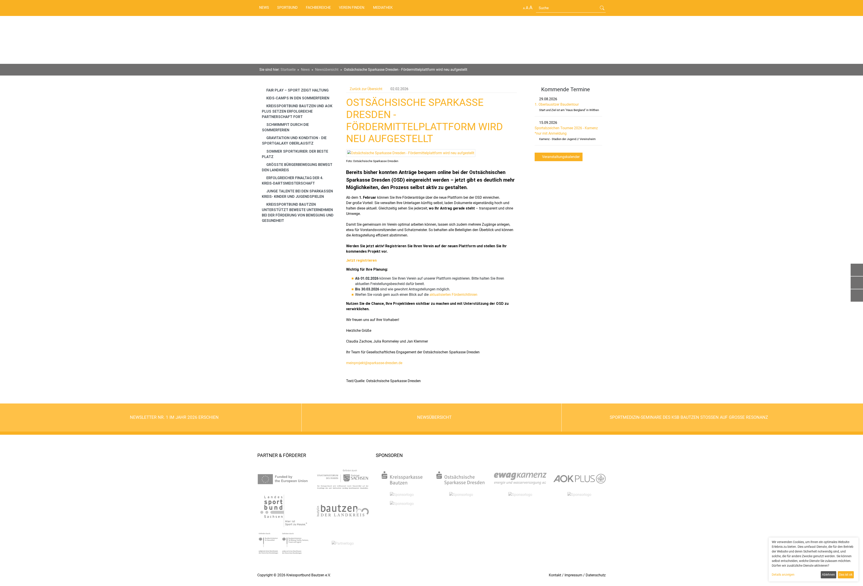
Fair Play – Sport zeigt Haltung (297, 90)
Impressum (573, 575)
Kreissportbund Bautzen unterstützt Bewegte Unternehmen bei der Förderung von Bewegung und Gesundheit (298, 212)
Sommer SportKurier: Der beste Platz (295, 154)
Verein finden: (352, 7)
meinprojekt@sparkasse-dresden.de (374, 363)
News (264, 7)
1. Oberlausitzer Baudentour (557, 104)
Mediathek (383, 7)
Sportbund (287, 7)
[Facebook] (857, 282)
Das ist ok (845, 574)
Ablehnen (828, 574)
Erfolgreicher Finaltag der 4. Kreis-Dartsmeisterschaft (292, 180)
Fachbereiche (318, 7)
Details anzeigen (783, 574)
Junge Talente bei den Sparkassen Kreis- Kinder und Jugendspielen (297, 194)
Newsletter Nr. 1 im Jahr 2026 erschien (174, 417)
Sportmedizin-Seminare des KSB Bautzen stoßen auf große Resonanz (689, 417)
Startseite (288, 69)
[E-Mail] (857, 270)
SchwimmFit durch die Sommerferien (285, 127)
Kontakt (555, 575)
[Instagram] (857, 295)
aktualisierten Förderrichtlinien (453, 294)
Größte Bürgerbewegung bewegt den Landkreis (297, 167)
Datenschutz (596, 575)
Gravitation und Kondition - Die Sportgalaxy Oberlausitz (294, 140)
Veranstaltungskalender (560, 157)
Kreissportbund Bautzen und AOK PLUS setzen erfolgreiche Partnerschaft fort (297, 111)
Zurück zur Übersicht (365, 89)
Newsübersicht (326, 69)
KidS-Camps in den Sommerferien (297, 98)
